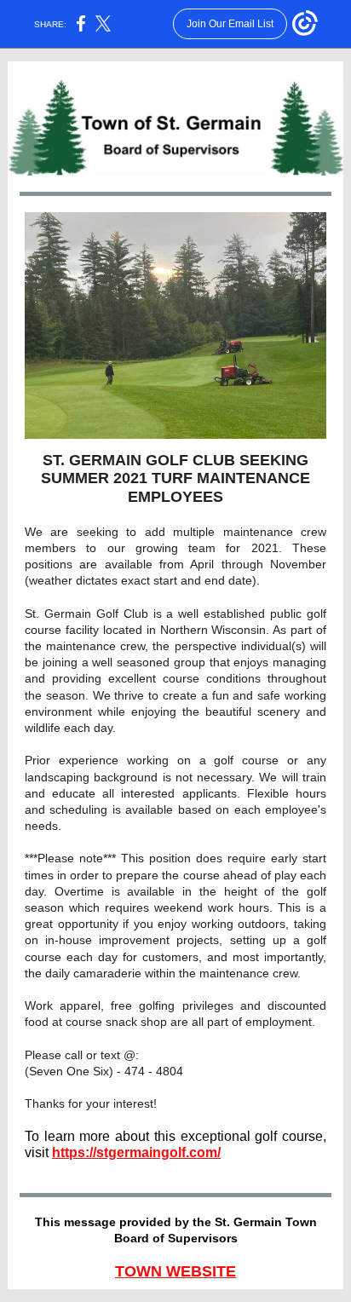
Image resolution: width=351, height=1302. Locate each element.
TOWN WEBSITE (175, 1271)
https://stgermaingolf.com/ (136, 1152)
